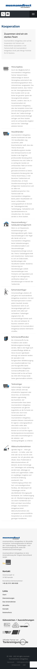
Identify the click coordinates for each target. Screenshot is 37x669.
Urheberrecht (16, 665)
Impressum (10, 662)
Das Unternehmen (9, 602)
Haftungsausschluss (23, 662)
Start (4, 595)
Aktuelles (6, 605)
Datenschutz (7, 612)
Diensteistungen (8, 598)
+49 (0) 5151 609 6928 (10, 583)
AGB (24, 665)
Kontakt (6, 609)
